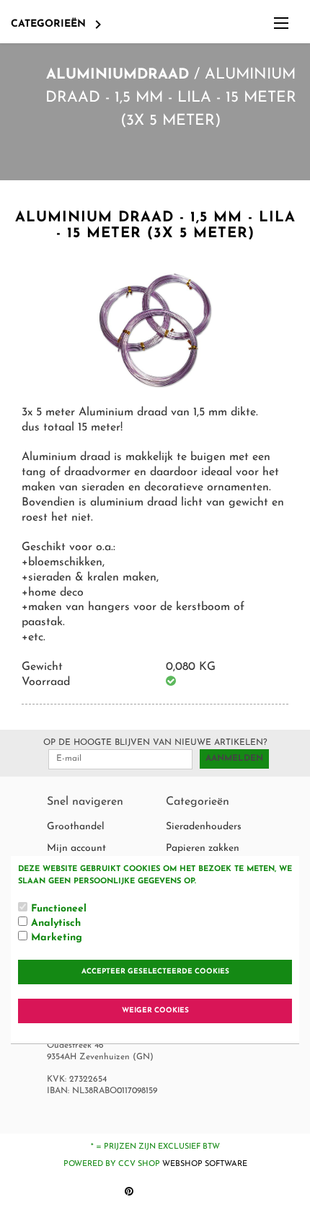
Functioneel (59, 909)
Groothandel (76, 826)
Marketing (56, 937)
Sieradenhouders (204, 826)
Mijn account (76, 848)
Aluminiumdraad (117, 75)
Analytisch (56, 923)
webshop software (204, 1164)
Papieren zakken (202, 848)
